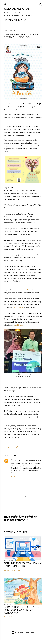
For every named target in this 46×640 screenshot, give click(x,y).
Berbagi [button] (7, 447)
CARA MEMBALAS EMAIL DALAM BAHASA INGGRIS (23, 564)
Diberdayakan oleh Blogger (25, 632)
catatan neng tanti (18, 8)
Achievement (19, 325)
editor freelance (25, 290)
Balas (13, 476)
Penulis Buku (18, 307)
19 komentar (15, 570)
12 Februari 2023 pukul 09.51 (31, 460)
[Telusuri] (40, 3)
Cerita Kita (15, 460)
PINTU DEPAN (10, 20)
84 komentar (16, 617)
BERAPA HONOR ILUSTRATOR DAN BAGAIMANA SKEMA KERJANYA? (21, 610)
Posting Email (16, 447)
